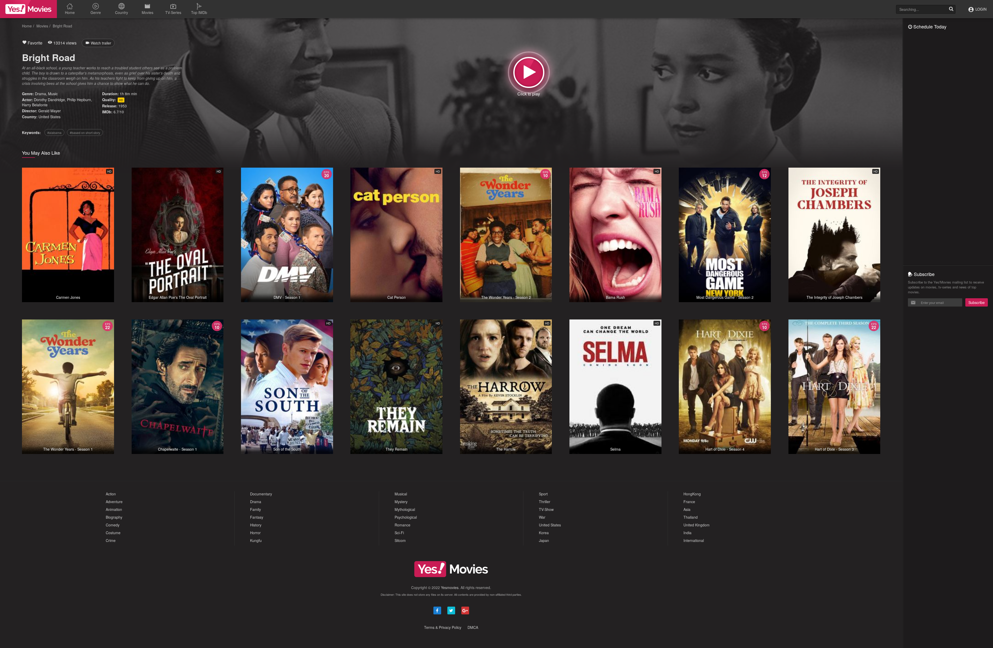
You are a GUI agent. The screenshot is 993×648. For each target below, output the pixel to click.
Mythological (405, 509)
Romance (402, 524)
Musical (401, 493)
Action (111, 493)
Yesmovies (449, 587)
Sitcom (400, 540)
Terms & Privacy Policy (442, 627)
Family (255, 509)
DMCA (473, 627)
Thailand (690, 517)
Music (53, 93)
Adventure (114, 501)
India (687, 532)
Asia (686, 509)
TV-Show (546, 509)
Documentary (261, 493)
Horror (255, 532)
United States (50, 116)
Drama (40, 93)
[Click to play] (528, 72)
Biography (114, 517)
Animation (114, 509)
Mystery (401, 501)
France (689, 501)
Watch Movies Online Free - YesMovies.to (28, 9)
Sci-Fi (399, 532)
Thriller (544, 501)
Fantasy (256, 517)
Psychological (406, 517)
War (542, 517)
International (693, 540)
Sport (543, 493)
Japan (544, 540)
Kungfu (256, 540)
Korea (544, 532)
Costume (113, 532)
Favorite (34, 43)
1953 (122, 105)
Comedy (112, 524)
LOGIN (980, 9)
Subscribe (976, 302)
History (255, 524)
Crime (111, 540)
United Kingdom (696, 524)
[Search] (951, 9)
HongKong (692, 493)
